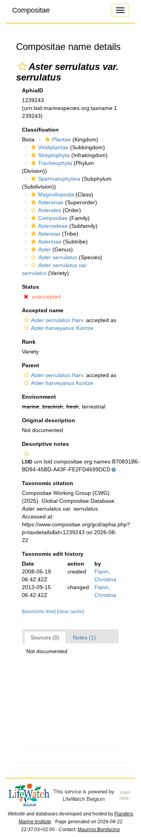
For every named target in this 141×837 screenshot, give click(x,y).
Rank (29, 342)
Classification (40, 129)
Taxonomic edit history (52, 554)
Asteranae (50, 202)
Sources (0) (45, 637)
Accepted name (42, 310)
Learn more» (125, 795)
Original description (48, 420)
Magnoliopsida (56, 194)
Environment (39, 397)
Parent (30, 365)
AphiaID (32, 90)
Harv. (58, 320)
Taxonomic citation (47, 483)
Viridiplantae (53, 147)
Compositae (31, 10)
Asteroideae (53, 226)
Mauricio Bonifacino (99, 829)
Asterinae (49, 241)
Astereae (49, 234)
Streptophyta (54, 155)
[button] (22, 66)
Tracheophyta (55, 163)
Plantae (61, 139)
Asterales (49, 210)
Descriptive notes (45, 444)
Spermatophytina (59, 179)
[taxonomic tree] (39, 611)
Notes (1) (84, 637)
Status (30, 287)
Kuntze (62, 328)
